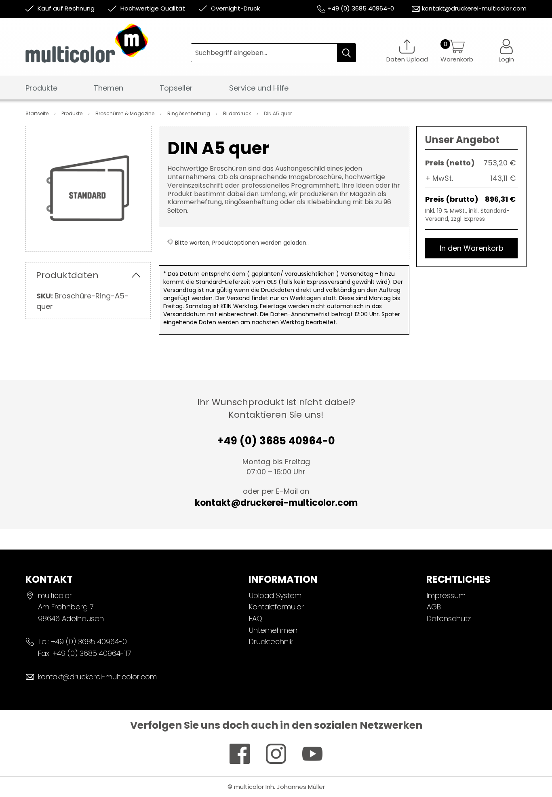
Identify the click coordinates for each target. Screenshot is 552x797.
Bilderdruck (237, 113)
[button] (506, 50)
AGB (434, 607)
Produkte (72, 113)
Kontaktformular (276, 607)
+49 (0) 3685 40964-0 (360, 8)
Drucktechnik (271, 641)
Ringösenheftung (189, 113)
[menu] (276, 90)
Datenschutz (449, 618)
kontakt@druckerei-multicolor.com (474, 8)
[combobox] (273, 53)
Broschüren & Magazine (125, 113)
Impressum (446, 595)
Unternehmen (273, 630)
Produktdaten (67, 275)
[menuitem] (41, 88)
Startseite (37, 113)
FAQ (255, 618)
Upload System (275, 595)
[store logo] (108, 49)
